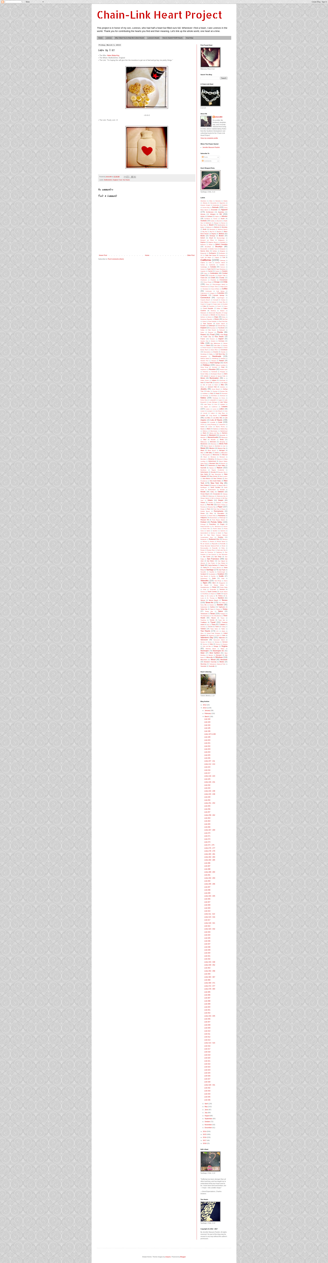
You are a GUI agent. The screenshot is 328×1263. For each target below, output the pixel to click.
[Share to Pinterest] (135, 177)
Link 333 (207, 932)
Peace (223, 509)
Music (203, 465)
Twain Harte (214, 629)
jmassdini (218, 117)
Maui (204, 439)
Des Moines (221, 315)
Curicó (219, 306)
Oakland (221, 492)
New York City (217, 483)
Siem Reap (217, 580)
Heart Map (189, 38)
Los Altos (207, 418)
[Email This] (125, 177)
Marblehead (223, 431)
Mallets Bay (224, 429)
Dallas (218, 308)
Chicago (217, 282)
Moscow (219, 459)
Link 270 (207, 833)
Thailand (222, 613)
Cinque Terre (214, 286)
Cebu (205, 273)
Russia (202, 550)
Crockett (225, 304)
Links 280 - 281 (209, 854)
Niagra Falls (222, 485)
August (207, 1116)
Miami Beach (212, 450)
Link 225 (207, 779)
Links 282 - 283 (209, 857)
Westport (219, 655)
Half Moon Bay (220, 354)
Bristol (210, 244)
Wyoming (203, 664)
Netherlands (204, 472)
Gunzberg (203, 354)
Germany (221, 341)
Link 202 (207, 746)
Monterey (211, 459)
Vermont (224, 642)
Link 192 (207, 719)
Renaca (225, 539)
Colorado (204, 295)
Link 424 (207, 1070)
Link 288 (207, 869)
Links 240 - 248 (209, 794)
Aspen (217, 216)
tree (208, 624)
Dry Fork (225, 319)
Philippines (204, 517)
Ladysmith (213, 400)
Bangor (216, 223)
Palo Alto (210, 505)
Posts (205, 157)
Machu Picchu (220, 426)
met (224, 446)
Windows (219, 657)
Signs (205, 583)
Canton (203, 269)
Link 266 (207, 827)
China (207, 284)
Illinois (203, 378)
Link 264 (207, 821)
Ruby (223, 548)
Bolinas (221, 234)
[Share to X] (130, 177)
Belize (202, 227)
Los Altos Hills (217, 418)
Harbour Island (205, 358)
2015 (205, 1134)
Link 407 (207, 1022)
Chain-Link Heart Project (159, 14)
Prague (222, 524)
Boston (221, 236)
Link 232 (207, 785)
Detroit (210, 317)
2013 (205, 708)
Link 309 (207, 908)
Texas (212, 613)
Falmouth (222, 330)
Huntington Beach (216, 374)
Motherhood (212, 461)
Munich (223, 463)
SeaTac (213, 576)
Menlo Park (223, 444)
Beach (211, 225)
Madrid (202, 429)
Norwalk (222, 489)
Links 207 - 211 (209, 761)
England (115, 180)
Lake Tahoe (223, 402)
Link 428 (207, 1082)
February (208, 713)
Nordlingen (204, 487)
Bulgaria (222, 251)
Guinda (223, 352)
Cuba (204, 306)
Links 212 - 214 (209, 764)
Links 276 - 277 (209, 848)
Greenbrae (224, 349)
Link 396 (207, 995)
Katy (211, 393)
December (208, 1128)
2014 (205, 1131)
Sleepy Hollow (219, 585)
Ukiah (223, 631)
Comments (207, 161)
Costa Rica (222, 302)
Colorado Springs (218, 295)
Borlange (212, 236)
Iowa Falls (209, 382)
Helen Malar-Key (113, 55)
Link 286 (207, 863)
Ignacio (213, 376)
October (208, 1122)
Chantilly (221, 277)
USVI (217, 635)
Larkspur (222, 404)
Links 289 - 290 (209, 872)
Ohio (204, 496)
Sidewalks (205, 581)
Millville (217, 452)
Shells (214, 578)
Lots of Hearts (216, 420)
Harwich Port (204, 360)
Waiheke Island (211, 648)
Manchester (214, 431)
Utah (223, 635)
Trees (214, 624)
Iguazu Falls (221, 376)
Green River (214, 349)
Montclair (203, 459)
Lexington (210, 411)
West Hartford (214, 653)
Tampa (225, 609)
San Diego (217, 556)
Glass (208, 345)
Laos (215, 404)
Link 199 (207, 737)
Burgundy (203, 253)
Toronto (212, 620)
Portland (203, 522)
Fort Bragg (224, 334)
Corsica (223, 300)
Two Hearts (126, 180)
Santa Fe (206, 567)
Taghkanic (222, 607)
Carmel (210, 271)
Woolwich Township (210, 662)
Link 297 (207, 887)
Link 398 (207, 1001)
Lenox (214, 409)
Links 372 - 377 (209, 986)
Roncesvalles (204, 548)
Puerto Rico (206, 528)
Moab (205, 457)
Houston (212, 369)
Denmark (205, 315)
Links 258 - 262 (209, 815)
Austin (223, 218)
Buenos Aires (205, 251)
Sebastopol (204, 578)
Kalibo (208, 391)
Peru (211, 513)
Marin (204, 433)
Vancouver (204, 640)
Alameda (218, 201)
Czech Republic (208, 308)
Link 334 (207, 935)
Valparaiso (222, 637)
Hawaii (221, 360)
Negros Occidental (218, 470)
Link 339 (207, 950)
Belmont (216, 227)
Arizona (203, 214)
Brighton (203, 242)
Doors (217, 319)
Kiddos (203, 398)
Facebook (221, 328)
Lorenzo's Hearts (153, 38)
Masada (203, 437)
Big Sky (205, 231)
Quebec (215, 530)
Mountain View (213, 463)
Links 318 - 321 (209, 923)
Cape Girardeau (220, 269)
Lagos (220, 400)
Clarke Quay (223, 286)
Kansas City (223, 391)
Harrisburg (215, 358)
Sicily (222, 578)
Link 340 (207, 953)
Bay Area (203, 225)
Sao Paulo (222, 570)
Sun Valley (222, 602)
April (206, 1104)
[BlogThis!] (127, 177)
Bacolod (219, 221)
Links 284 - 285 (209, 860)
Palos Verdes (221, 504)
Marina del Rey (214, 433)
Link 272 (207, 839)
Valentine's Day (207, 637)
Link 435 (207, 1097)
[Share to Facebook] (132, 177)
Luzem (210, 426)
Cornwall (215, 300)
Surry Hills (204, 605)
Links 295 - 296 (209, 884)
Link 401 (207, 1010)
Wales (222, 648)
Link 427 (207, 1079)
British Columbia (221, 244)
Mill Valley (209, 452)
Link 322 (207, 926)
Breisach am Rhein (207, 240)
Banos (223, 223)
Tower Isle (221, 620)
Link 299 (207, 893)
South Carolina (212, 591)
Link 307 (207, 902)
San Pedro (211, 563)
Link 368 (207, 980)
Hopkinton (204, 369)
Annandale (214, 209)
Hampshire (204, 356)
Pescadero (220, 513)
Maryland (212, 435)
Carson (217, 271)
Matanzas (224, 437)
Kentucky (205, 395)
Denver (213, 315)
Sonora (203, 591)
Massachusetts (213, 437)
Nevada (213, 472)
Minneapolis (206, 454)
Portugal (203, 524)
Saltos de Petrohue (207, 552)
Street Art (209, 602)
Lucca (202, 426)
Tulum (217, 626)
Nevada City (221, 472)
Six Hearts (204, 585)
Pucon (225, 526)
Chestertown (223, 280)
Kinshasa (215, 398)
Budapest (222, 249)
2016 (205, 1137)
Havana (213, 360)
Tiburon (213, 618)
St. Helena (219, 596)
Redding (220, 537)
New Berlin (204, 474)
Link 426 (207, 1076)
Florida (220, 332)
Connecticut (205, 297)
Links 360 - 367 (209, 977)
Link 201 (207, 743)
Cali (223, 257)
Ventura (217, 642)
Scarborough (221, 572)
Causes (224, 271)
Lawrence (214, 406)
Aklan (211, 201)
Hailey (211, 354)
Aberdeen (203, 201)
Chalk (213, 278)
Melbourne (204, 441)
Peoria (202, 513)
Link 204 (207, 752)
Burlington (222, 253)
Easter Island (220, 323)
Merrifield (217, 446)
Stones (224, 600)
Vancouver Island (219, 640)
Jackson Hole (212, 387)
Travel (212, 622)
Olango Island (205, 498)
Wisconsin (204, 659)
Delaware (203, 313)
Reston (212, 541)
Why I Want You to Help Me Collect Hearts (129, 38)
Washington (205, 651)
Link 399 (207, 1004)
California (206, 260)
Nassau (211, 468)
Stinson (203, 600)
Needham (203, 470)
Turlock (203, 629)
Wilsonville (209, 657)
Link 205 (207, 755)
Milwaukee (224, 452)
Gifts (202, 343)
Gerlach (213, 341)
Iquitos (217, 382)
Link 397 (207, 998)
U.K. (217, 631)
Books (203, 236)
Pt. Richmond (216, 526)
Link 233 (207, 788)
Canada (213, 267)
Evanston (213, 328)
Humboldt (214, 371)
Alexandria (213, 203)
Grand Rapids (218, 347)
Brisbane (203, 244)
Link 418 (207, 1052)
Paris (208, 509)
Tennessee (204, 613)
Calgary (217, 257)
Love (220, 422)
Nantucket (211, 465)
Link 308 (207, 905)
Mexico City (221, 448)
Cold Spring (220, 291)
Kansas (215, 391)
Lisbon (213, 413)
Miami (202, 450)
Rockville (222, 543)
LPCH (202, 424)
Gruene (215, 352)
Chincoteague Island (218, 284)
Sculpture (220, 574)
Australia (204, 221)
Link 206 (207, 758)
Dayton (222, 310)
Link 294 (207, 881)
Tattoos (220, 611)
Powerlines (212, 524)
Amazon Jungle (205, 205)
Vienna (218, 644)
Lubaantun (222, 424)
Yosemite (203, 666)
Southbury (205, 593)
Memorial (213, 441)
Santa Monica (216, 567)
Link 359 (207, 974)
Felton (202, 332)
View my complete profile (209, 138)
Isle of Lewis (207, 384)
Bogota (214, 233)
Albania (205, 203)
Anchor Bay (206, 207)
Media (222, 439)
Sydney (212, 607)
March (207, 716)
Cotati (202, 304)
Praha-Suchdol (205, 526)
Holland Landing (220, 365)
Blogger (183, 1257)
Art (220, 214)
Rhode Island (221, 541)
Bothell (203, 238)
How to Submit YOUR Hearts (173, 38)
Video (211, 644)
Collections (204, 293)
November (208, 1125)
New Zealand (205, 485)
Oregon (220, 500)
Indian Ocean (205, 380)
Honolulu (214, 367)
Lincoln (205, 413)
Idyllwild (206, 376)
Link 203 (207, 749)
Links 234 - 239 (209, 791)
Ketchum (222, 395)
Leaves (224, 406)
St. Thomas (210, 598)
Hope (222, 367)
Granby (225, 345)
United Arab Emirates (213, 633)
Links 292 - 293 (209, 878)
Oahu (212, 491)
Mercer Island (208, 446)
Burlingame (212, 253)
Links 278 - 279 (209, 851)
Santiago (210, 570)
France (203, 339)
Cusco (225, 306)
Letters (221, 409)
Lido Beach (218, 411)
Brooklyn (218, 246)
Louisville (212, 422)
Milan (202, 452)
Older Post (190, 255)
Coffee (224, 289)
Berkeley (224, 227)
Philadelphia (221, 515)
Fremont (212, 339)
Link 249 (207, 797)
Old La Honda (215, 498)
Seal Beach (204, 576)
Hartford (223, 358)
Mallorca (205, 431)
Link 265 (207, 824)
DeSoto (203, 317)
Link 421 (207, 1061)
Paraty (202, 509)
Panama (203, 507)
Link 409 (207, 1028)
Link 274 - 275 (209, 845)
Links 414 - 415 (209, 1043)
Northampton (212, 489)
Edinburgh (212, 325)
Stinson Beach (213, 600)
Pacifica (210, 502)
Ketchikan (214, 395)
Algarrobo (222, 203)
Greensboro (207, 352)
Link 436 (207, 1100)
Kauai (217, 393)
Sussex (211, 605)
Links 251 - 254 (209, 803)
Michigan (222, 450)
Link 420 (207, 1058)
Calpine (203, 262)
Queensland (204, 533)
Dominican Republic (206, 319)
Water (203, 653)
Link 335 (207, 938)
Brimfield (222, 242)
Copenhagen (220, 297)
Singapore (222, 583)
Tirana (222, 618)
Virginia (224, 646)
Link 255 (207, 806)
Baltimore (208, 223)
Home (100, 38)
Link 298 (207, 890)
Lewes (202, 411)
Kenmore (224, 393)
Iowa (202, 382)
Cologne (212, 293)
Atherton (224, 216)
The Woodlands (216, 615)
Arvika (202, 216)
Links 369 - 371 (209, 983)
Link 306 (207, 899)
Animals (215, 207)
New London (223, 476)
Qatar (208, 530)
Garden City (204, 341)
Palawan (218, 502)
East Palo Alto (223, 321)
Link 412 (207, 1037)
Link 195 (207, 728)
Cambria (222, 264)
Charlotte (213, 280)
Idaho (225, 374)
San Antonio (212, 554)
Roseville (215, 548)
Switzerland (204, 607)
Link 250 (207, 800)
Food (120, 180)
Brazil (211, 238)
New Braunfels (216, 474)
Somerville (213, 589)
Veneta (203, 642)
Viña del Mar (207, 646)
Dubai (204, 321)
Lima (226, 411)
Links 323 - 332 (209, 929)
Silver (214, 583)
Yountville (211, 666)
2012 (205, 705)
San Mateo (210, 561)
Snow (214, 587)
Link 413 (207, 1040)
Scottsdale (212, 574)
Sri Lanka (210, 596)
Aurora (215, 218)
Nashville (203, 468)
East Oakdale (212, 321)
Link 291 (207, 875)
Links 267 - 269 (209, 830)
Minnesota (216, 454)
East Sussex (207, 323)
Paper (220, 507)
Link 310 (207, 911)
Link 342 (207, 959)
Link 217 (207, 773)
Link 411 (207, 1034)
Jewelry (204, 389)
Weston (211, 655)
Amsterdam (216, 205)
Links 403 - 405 (209, 1016)
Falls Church (212, 330)
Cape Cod (210, 269)
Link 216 (207, 770)
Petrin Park (212, 515)
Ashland (209, 216)
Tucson (210, 626)
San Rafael (221, 563)
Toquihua (203, 620)
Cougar (208, 304)
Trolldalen (222, 624)
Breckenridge (221, 238)
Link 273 (207, 842)
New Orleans (217, 478)
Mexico (211, 448)
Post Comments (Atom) (116, 259)
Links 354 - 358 (209, 971)
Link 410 (207, 1031)
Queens (223, 530)
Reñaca (205, 541)
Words (221, 662)
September (209, 1119)
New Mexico (207, 478)
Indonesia (222, 380)
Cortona (213, 302)
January (208, 710)
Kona (223, 398)
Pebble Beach (205, 511)
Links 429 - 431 (209, 1085)
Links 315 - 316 (209, 917)
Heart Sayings (215, 363)
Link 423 (207, 1067)
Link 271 (207, 836)
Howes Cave (223, 369)
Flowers (203, 334)
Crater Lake (216, 304)
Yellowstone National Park (217, 664)
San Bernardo (223, 554)
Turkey (223, 626)
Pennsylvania (218, 511)
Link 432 (207, 1088)
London (203, 415)
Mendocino (204, 444)
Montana (213, 457)
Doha (223, 317)
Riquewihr (215, 543)
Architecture (210, 212)
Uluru (202, 633)
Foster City (207, 336)
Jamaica (222, 387)
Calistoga (222, 260)
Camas (203, 264)
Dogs (216, 317)
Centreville (212, 275)
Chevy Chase (207, 282)
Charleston (204, 280)
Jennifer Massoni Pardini (211, 147)
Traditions (204, 622)
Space (213, 593)
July (206, 1113)
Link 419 (207, 1055)
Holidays (206, 365)
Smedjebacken (205, 587)
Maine (209, 429)
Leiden (208, 409)
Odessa (225, 494)
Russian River (211, 550)
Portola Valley (216, 522)
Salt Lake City (221, 550)
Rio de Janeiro (205, 543)
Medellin (213, 439)
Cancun (222, 267)
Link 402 (207, 1013)
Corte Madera (205, 302)
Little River (221, 413)
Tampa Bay (209, 611)
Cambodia (212, 264)
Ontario (210, 500)
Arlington (213, 214)
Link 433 (207, 1091)
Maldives (215, 429)
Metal (203, 448)
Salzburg (219, 552)
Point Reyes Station (218, 520)
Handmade (216, 356)
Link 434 (207, 1094)
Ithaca (202, 387)
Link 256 (207, 809)
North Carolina (215, 487)
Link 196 (207, 731)
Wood (213, 659)
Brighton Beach (213, 242)
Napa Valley (221, 465)
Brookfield (208, 246)
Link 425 (207, 1073)
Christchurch (204, 286)
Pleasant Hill (205, 520)
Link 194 (207, 725)
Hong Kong (204, 367)
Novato (203, 492)
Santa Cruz (223, 565)
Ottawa (203, 502)
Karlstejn (205, 393)
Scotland (203, 574)
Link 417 (207, 1049)
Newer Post (103, 255)
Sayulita (211, 572)
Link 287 (207, 866)
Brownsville (204, 249)
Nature (219, 468)
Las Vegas (204, 406)
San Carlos (206, 556)
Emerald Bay (221, 325)
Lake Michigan (213, 402)
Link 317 (207, 920)
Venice (210, 642)
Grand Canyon (206, 347)
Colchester (209, 291)
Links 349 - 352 (209, 965)
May (206, 1107)
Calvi (210, 262)
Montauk (222, 457)
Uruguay (211, 635)
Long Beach (213, 415)
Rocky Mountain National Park (210, 546)
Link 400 (207, 1007)
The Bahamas (205, 615)
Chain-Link (204, 277)
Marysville (222, 435)
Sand (202, 565)
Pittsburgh (222, 517)
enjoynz (168, 1257)
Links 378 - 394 (209, 989)
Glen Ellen (217, 345)
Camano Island (220, 262)
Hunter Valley (204, 374)
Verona (205, 644)
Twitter (223, 629)
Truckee (203, 626)
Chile (225, 282)
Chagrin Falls (221, 275)
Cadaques (222, 255)
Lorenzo (109, 38)
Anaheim (224, 205)
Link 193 (207, 722)
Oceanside (216, 494)
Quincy (213, 533)
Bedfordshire (108, 180)
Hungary (222, 371)
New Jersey (213, 476)
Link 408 (207, 1025)
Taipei (212, 609)
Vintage (216, 646)
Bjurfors (219, 231)
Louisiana (203, 422)
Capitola (203, 271)
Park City (216, 509)
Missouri (224, 454)
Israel (216, 384)
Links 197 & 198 (210, 734)
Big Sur (212, 231)
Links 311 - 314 (209, 914)
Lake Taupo (207, 404)
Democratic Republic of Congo (218, 313)
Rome (223, 546)
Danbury (213, 310)
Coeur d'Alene (215, 289)
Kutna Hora (204, 400)
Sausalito (203, 572)
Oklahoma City (221, 496)
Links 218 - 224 (209, 776)
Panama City (211, 507)
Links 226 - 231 (209, 782)
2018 (205, 1143)
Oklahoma (211, 496)
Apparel (224, 210)
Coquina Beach (205, 300)
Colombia (220, 293)
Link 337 (207, 944)
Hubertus (205, 371)
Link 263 (207, 818)
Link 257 (207, 812)
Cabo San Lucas (210, 255)
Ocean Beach (205, 494)
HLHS (225, 363)
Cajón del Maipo (206, 257)
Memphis (222, 441)
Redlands (203, 539)
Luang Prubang (211, 424)
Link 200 (207, 740)
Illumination (214, 378)
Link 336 (207, 941)
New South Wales (215, 481)
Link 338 (207, 947)
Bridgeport (221, 240)
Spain (219, 593)
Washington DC (218, 651)
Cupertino (212, 306)
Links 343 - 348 (209, 962)
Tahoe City (204, 609)
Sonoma (222, 589)
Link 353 (207, 968)
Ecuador (203, 325)
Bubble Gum (213, 249)
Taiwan (218, 609)
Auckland (207, 218)
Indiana (214, 380)
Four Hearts (219, 337)
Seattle (221, 576)
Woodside (223, 660)
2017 (205, 1140)
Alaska (225, 201)
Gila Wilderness (215, 343)
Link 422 (207, 1064)
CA (201, 255)
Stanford (221, 598)
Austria (212, 221)
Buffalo (215, 251)
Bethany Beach (222, 229)
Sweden (220, 605)
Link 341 (207, 956)
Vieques (225, 644)
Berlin (204, 229)
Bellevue (209, 227)
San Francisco (213, 559)
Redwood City (214, 539)
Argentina (221, 212)
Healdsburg (204, 363)
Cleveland (205, 289)
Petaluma (203, 515)
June (206, 1110)
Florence (210, 332)
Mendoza (214, 444)
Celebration (214, 273)
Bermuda (212, 229)
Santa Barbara (212, 565)
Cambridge (204, 267)
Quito (219, 533)
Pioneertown (213, 517)
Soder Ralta (223, 587)
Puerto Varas (217, 528)
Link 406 (207, 1019)
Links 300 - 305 (209, 896)
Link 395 (207, 992)
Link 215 (207, 767)
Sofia (204, 589)
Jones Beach (216, 389)
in (224, 378)
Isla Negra (224, 382)
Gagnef (220, 339)
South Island (223, 591)
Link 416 (207, 1046)
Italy (222, 385)
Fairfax (202, 330)
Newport (213, 485)
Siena (225, 580)
